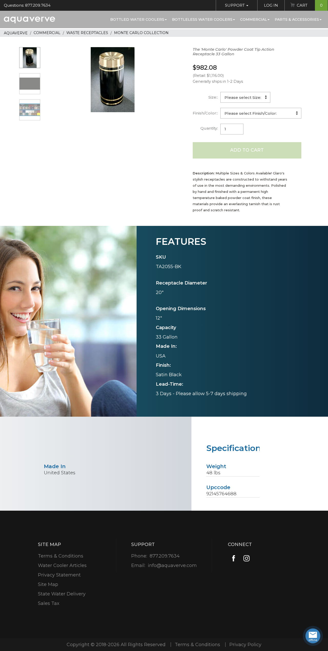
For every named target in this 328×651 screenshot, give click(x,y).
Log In (271, 5)
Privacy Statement (59, 575)
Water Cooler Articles (62, 565)
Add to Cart (247, 150)
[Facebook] (233, 558)
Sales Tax (48, 603)
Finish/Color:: (205, 113)
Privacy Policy (245, 644)
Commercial (253, 19)
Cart (310, 5)
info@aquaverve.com (172, 565)
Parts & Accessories (297, 19)
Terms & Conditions (60, 556)
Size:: (213, 97)
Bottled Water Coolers (137, 19)
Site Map (48, 584)
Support (235, 5)
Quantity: (209, 128)
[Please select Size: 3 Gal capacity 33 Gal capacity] (245, 97)
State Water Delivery (62, 594)
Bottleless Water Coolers (202, 19)
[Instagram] (246, 558)
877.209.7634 (165, 556)
